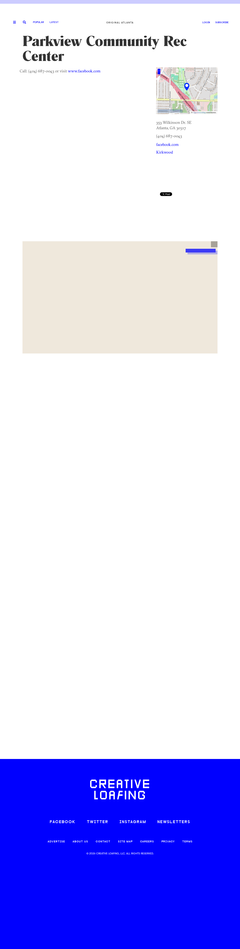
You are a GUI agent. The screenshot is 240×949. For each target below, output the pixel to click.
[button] (214, 244)
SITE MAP (125, 841)
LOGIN (206, 22)
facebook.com (167, 144)
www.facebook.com (84, 70)
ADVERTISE (56, 841)
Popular (38, 22)
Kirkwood (164, 152)
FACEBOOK (63, 822)
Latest (54, 22)
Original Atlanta (120, 22)
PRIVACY (168, 841)
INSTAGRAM (132, 822)
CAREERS (147, 841)
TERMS (187, 841)
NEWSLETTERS (173, 822)
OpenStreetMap (199, 112)
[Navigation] (13, 22)
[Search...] (24, 22)
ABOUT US (80, 841)
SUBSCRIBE (222, 22)
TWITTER (97, 822)
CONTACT (103, 841)
